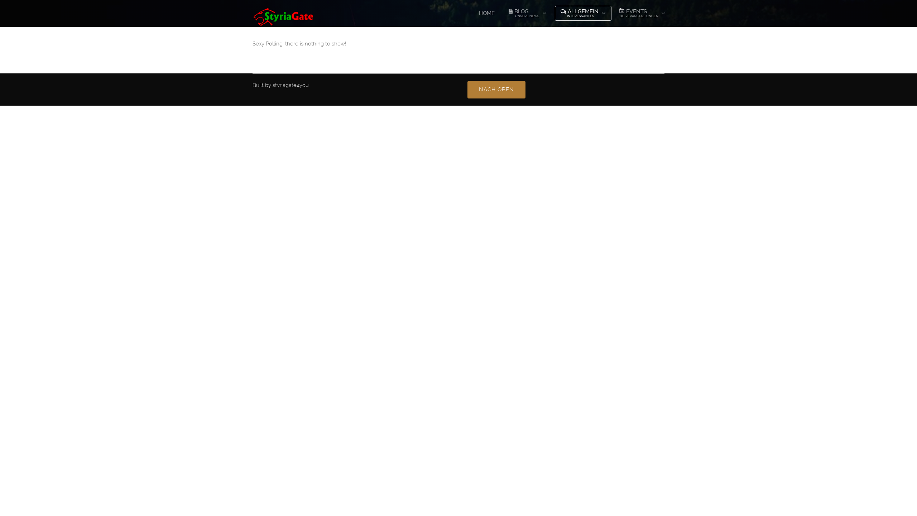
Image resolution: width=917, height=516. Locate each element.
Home (487, 13)
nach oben (496, 89)
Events (639, 13)
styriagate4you (291, 85)
